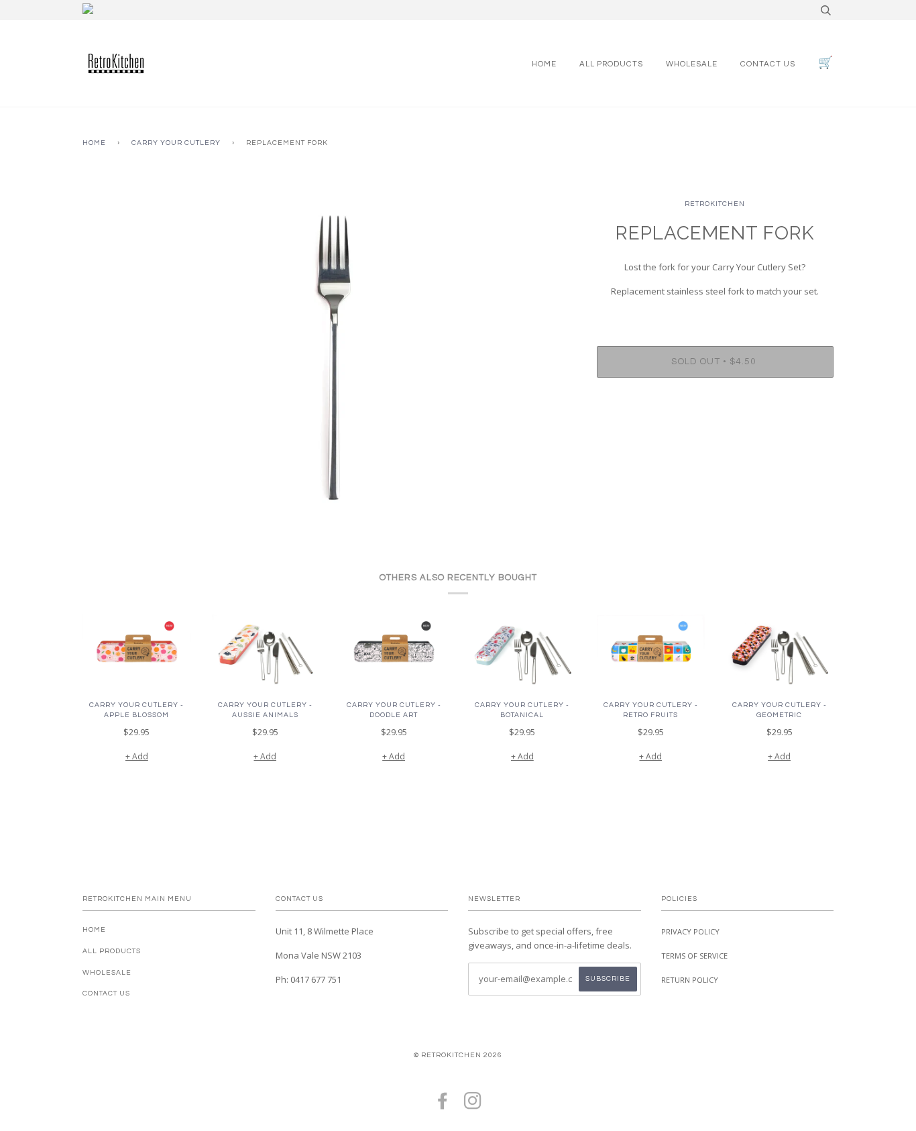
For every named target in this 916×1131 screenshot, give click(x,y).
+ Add (136, 756)
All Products (611, 64)
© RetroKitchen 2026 (458, 1055)
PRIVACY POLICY (690, 931)
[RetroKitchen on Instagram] (473, 1105)
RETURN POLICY (689, 980)
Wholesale (692, 64)
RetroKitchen (715, 203)
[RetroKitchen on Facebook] (443, 1105)
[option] (329, 343)
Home (544, 64)
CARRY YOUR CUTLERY (176, 142)
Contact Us (767, 64)
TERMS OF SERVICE (694, 956)
